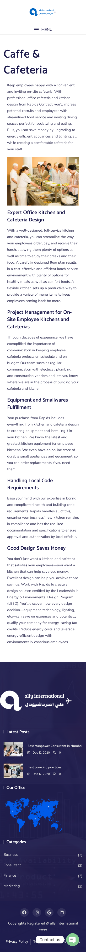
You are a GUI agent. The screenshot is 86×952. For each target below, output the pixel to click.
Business (11, 854)
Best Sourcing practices (44, 767)
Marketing (12, 885)
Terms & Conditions (49, 941)
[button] (43, 29)
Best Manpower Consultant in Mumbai (54, 746)
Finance (10, 875)
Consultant (12, 865)
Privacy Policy (16, 941)
